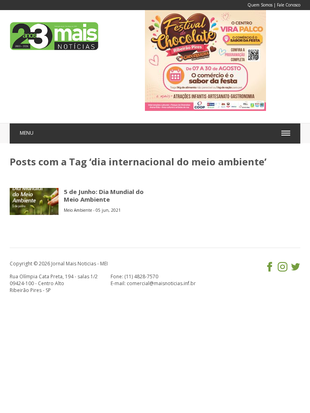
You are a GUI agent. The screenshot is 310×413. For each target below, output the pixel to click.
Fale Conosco (288, 5)
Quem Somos (259, 5)
